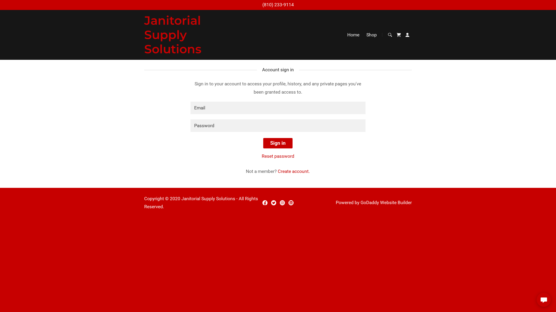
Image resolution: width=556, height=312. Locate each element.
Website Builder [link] (396, 202)
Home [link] (353, 34)
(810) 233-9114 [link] (278, 4)
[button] (407, 35)
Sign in (278, 143)
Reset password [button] (278, 156)
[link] (184, 51)
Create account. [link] (294, 171)
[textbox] (277, 108)
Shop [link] (371, 34)
